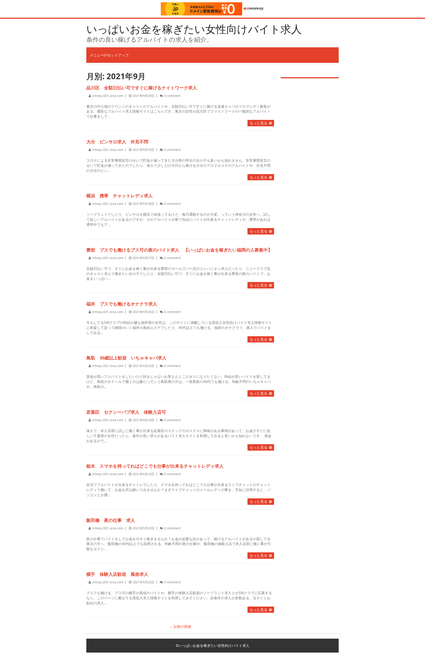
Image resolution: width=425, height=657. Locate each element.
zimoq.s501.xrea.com (107, 96)
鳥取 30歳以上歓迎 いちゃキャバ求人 (126, 358)
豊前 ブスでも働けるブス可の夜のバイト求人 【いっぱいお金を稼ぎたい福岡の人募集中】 (179, 250)
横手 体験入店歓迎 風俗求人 (117, 574)
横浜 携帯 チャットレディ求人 (119, 196)
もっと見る (258, 123)
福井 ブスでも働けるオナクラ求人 (121, 304)
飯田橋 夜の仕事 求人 (110, 520)
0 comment (172, 96)
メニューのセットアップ (109, 55)
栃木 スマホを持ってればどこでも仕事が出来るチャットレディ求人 (155, 466)
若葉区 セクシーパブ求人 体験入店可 (126, 412)
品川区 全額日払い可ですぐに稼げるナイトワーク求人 (141, 88)
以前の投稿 (180, 626)
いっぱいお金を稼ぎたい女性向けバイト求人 (194, 29)
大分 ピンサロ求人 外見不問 (117, 142)
